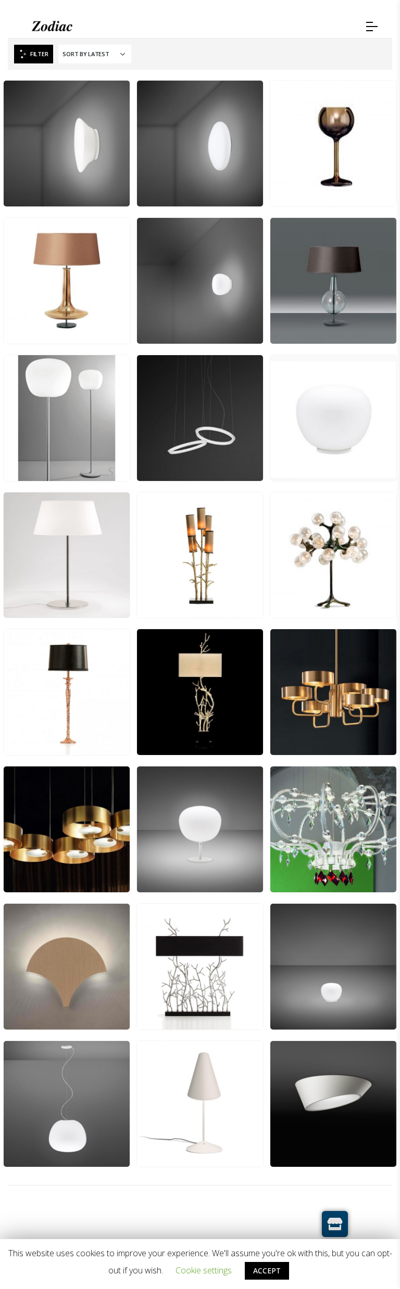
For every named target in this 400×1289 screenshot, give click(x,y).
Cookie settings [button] (204, 1270)
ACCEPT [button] (267, 1270)
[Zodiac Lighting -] (52, 27)
